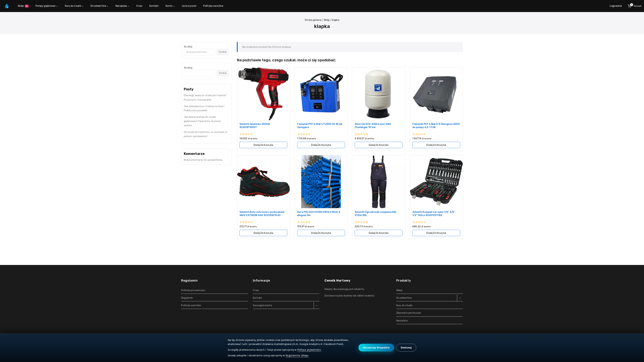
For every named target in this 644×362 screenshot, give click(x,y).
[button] (263, 145)
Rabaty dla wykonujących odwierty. (345, 289)
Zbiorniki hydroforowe (408, 313)
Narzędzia (402, 320)
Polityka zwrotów (213, 6)
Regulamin (187, 297)
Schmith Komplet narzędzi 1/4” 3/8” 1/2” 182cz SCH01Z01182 (433, 214)
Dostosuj (406, 347)
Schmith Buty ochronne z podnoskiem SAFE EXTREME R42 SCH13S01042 (261, 214)
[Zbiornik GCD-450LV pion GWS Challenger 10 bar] (378, 93)
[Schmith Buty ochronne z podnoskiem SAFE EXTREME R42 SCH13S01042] (263, 181)
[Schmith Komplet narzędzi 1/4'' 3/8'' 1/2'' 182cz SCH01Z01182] (436, 181)
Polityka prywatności (193, 290)
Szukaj (188, 46)
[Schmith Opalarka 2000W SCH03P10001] (263, 93)
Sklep (21, 6)
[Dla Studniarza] (7, 6)
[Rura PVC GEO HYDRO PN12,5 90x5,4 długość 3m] (321, 181)
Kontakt (154, 6)
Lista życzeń (189, 6)
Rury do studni (404, 305)
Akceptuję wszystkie (376, 347)
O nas (139, 6)
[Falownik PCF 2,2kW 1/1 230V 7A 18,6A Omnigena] (321, 93)
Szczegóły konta (262, 305)
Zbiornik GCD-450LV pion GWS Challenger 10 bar (373, 126)
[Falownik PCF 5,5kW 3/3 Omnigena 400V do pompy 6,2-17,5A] (436, 93)
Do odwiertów (404, 297)
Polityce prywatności (309, 349)
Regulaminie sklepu (297, 355)
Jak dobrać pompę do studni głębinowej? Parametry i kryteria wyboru (202, 121)
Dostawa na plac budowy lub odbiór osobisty (349, 295)
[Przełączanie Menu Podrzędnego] (316, 305)
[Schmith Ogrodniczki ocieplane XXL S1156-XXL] (378, 181)
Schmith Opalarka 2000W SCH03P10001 (254, 126)
